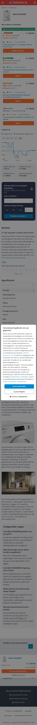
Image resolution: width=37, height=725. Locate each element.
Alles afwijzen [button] (19, 392)
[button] (18, 396)
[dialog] (18, 362)
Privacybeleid (21, 382)
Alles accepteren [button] (19, 386)
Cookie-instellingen (9, 382)
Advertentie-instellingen (20, 377)
